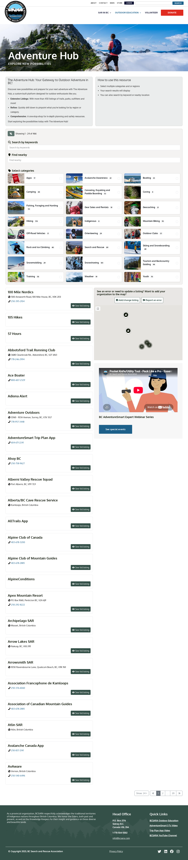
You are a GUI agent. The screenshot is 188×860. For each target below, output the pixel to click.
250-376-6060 (18, 688)
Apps (30, 177)
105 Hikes (15, 317)
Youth (148, 276)
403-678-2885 (18, 563)
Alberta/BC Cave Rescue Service (33, 500)
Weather (91, 276)
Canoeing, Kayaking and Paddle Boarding (97, 192)
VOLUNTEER (151, 13)
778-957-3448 (17, 421)
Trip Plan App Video (160, 830)
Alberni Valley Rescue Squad (30, 479)
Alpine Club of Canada (25, 537)
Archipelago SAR (21, 620)
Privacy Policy (116, 851)
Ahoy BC (14, 458)
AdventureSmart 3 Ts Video (164, 825)
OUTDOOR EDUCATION (127, 13)
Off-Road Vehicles (37, 233)
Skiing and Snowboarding (156, 247)
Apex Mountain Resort (25, 595)
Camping (33, 191)
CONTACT (103, 3)
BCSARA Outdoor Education (164, 820)
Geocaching (151, 207)
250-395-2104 (17, 301)
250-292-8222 (18, 604)
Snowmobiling (35, 262)
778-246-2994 (17, 359)
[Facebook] (172, 851)
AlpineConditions (21, 579)
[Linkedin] (165, 851)
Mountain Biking (153, 221)
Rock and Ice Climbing (40, 247)
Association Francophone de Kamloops (38, 683)
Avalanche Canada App (26, 745)
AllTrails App (18, 521)
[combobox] (94, 160)
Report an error (154, 300)
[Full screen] (97, 308)
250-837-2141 (17, 750)
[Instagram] (178, 851)
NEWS (112, 3)
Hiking (32, 221)
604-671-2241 (17, 442)
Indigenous (92, 221)
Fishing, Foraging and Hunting (42, 207)
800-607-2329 (18, 380)
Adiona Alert (17, 396)
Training (32, 276)
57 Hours (14, 333)
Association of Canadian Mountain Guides (40, 704)
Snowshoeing (94, 262)
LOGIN (129, 3)
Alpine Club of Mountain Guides (32, 558)
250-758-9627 (18, 463)
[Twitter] (159, 851)
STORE (119, 3)
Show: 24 (140, 793)
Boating (149, 177)
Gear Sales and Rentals (98, 207)
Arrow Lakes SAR (21, 641)
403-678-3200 (18, 542)
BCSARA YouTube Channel (163, 835)
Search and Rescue (96, 247)
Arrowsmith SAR (20, 662)
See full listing (82, 305)
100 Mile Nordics (20, 292)
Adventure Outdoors (24, 412)
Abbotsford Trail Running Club (31, 350)
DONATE (172, 12)
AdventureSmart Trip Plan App (31, 438)
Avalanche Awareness (98, 177)
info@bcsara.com (121, 838)
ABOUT (93, 3)
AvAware (15, 766)
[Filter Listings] (11, 133)
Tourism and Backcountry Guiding (156, 263)
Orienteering (93, 233)
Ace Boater (16, 375)
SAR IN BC (103, 13)
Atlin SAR (15, 725)
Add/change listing (128, 300)
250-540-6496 (18, 775)
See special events (116, 429)
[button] (146, 339)
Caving (148, 191)
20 (173, 793)
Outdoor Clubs (152, 233)
